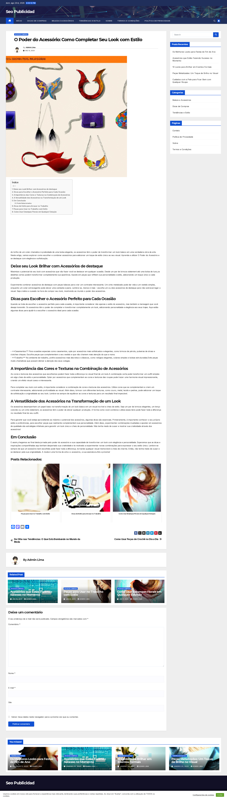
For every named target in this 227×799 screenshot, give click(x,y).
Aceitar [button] (220, 795)
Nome (11, 673)
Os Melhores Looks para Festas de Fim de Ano (194, 52)
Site (10, 702)
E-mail (11, 688)
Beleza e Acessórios (63, 21)
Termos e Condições (128, 21)
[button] (214, 21)
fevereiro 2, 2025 (20, 766)
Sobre (109, 21)
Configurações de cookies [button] (203, 795)
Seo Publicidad (20, 11)
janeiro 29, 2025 (74, 766)
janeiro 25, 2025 (181, 766)
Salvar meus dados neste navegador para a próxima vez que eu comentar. (45, 717)
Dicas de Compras (37, 21)
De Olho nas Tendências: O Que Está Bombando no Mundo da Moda (47, 540)
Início (19, 21)
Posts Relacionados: (24, 203)
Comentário (14, 624)
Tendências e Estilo (89, 21)
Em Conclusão (20, 201)
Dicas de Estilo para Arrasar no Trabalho (31, 206)
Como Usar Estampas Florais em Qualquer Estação (35, 212)
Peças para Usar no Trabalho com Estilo (30, 209)
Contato (176, 130)
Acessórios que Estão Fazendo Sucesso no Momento (31, 593)
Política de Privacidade (157, 21)
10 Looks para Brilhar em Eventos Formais (192, 67)
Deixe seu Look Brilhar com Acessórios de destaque (35, 189)
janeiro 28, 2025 (127, 766)
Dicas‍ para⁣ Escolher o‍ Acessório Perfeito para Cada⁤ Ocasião (39, 192)
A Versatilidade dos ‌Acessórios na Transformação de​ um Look (40, 198)
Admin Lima (30, 47)
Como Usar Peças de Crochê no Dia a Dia (136, 539)
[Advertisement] (82, 233)
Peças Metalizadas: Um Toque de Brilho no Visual (195, 73)
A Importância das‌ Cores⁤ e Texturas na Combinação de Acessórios (42, 195)
